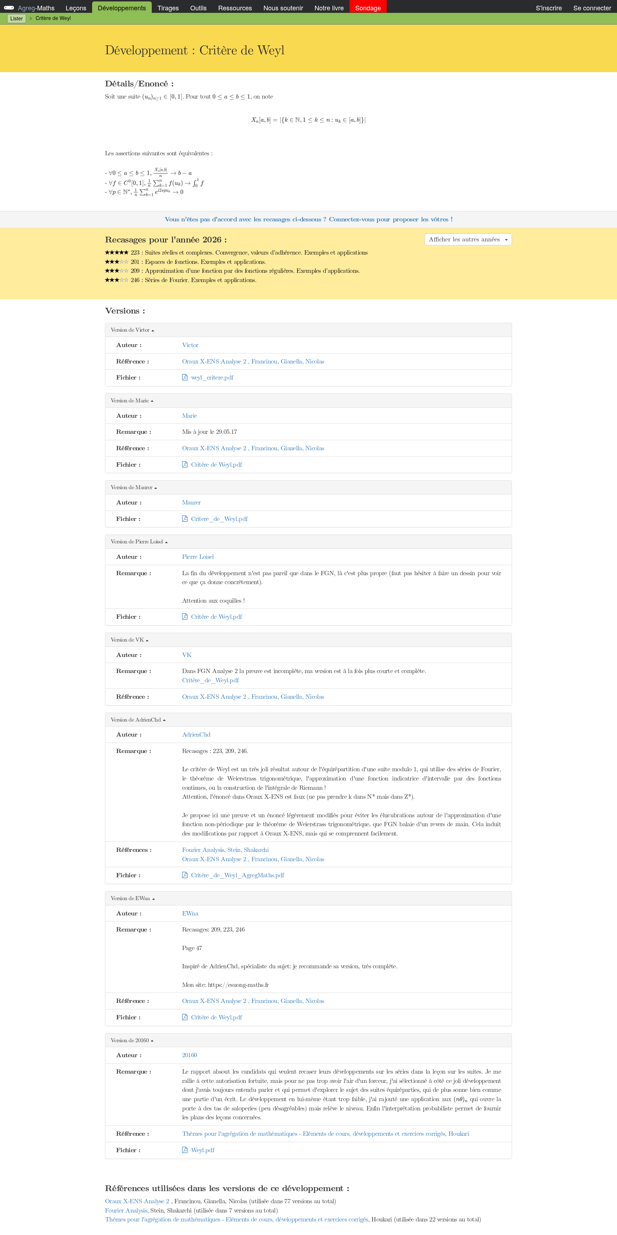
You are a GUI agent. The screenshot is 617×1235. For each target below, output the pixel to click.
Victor (190, 345)
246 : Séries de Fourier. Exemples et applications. (192, 280)
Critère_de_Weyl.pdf (210, 680)
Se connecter (592, 7)
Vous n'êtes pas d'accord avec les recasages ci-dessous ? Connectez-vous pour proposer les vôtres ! (308, 219)
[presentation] (162, 97)
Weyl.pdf (200, 1150)
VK (187, 655)
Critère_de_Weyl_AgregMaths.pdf (235, 875)
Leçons (76, 7)
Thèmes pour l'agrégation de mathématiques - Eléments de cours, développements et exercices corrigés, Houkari (325, 1134)
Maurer (191, 502)
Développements (122, 7)
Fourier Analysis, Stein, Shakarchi (225, 850)
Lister (16, 18)
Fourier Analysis (126, 1210)
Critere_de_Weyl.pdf (217, 519)
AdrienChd (196, 734)
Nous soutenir (283, 7)
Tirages (168, 7)
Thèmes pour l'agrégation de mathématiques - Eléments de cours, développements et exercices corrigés (236, 1219)
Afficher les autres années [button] (466, 239)
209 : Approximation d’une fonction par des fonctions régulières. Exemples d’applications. (244, 271)
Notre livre (329, 7)
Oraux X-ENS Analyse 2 (138, 1201)
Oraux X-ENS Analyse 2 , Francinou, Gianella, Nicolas (253, 361)
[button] (308, 330)
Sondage (368, 7)
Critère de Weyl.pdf (214, 464)
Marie (189, 416)
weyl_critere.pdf (210, 377)
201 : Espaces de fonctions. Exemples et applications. (197, 262)
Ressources (235, 7)
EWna (190, 913)
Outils (198, 7)
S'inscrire (549, 7)
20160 (189, 1055)
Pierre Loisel (198, 557)
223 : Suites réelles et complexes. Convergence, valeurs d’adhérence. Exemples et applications (248, 252)
